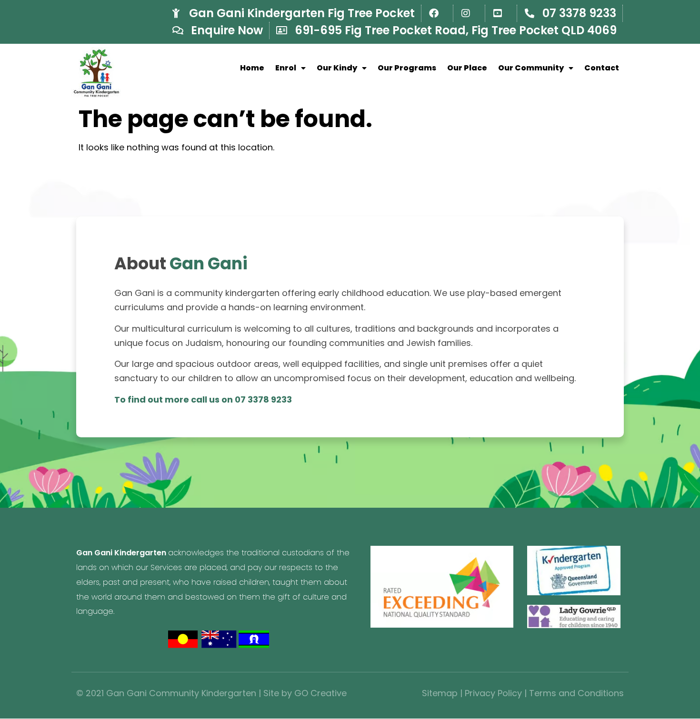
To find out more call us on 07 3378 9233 (203, 399)
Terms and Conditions (576, 693)
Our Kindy (337, 67)
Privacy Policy (493, 693)
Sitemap (440, 693)
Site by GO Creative (305, 693)
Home (252, 67)
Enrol (285, 67)
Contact (601, 67)
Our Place (467, 67)
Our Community (531, 67)
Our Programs (407, 67)
